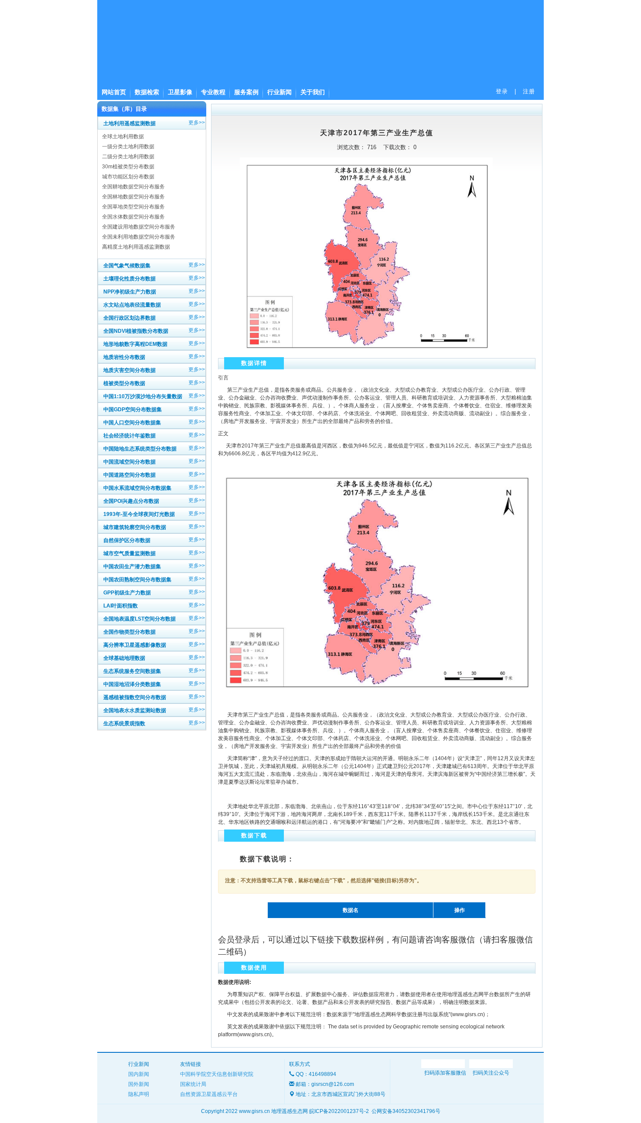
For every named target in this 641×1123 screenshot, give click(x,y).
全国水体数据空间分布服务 (133, 217)
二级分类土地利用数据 (128, 157)
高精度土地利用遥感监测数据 (136, 247)
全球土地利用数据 (123, 136)
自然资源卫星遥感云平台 (209, 1094)
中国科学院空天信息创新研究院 (216, 1074)
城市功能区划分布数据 (128, 177)
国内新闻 (138, 1074)
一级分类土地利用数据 (128, 146)
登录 (502, 91)
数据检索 (147, 92)
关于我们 (312, 92)
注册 (529, 91)
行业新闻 (279, 92)
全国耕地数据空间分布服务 (133, 187)
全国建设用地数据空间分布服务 (138, 227)
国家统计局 (193, 1084)
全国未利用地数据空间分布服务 (138, 237)
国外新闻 (138, 1084)
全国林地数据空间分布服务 (133, 197)
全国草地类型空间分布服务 (133, 207)
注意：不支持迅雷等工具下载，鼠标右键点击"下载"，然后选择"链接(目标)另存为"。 (323, 880)
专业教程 (213, 92)
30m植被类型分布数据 (128, 167)
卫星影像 (180, 92)
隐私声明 (138, 1094)
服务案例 (246, 92)
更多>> (196, 122)
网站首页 (114, 92)
